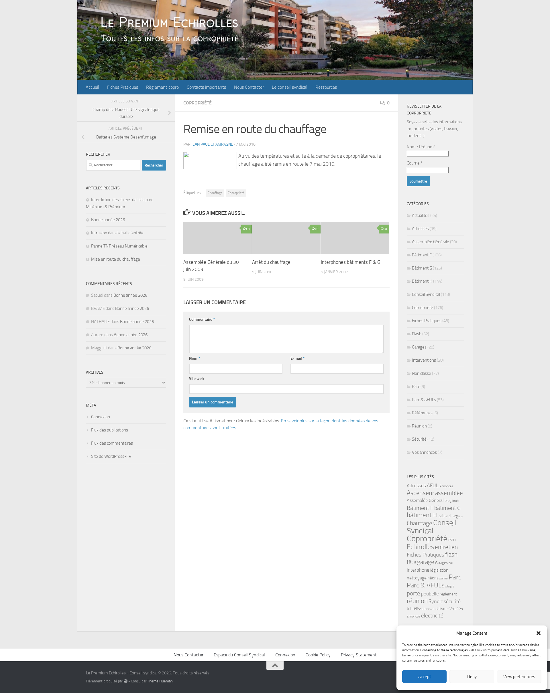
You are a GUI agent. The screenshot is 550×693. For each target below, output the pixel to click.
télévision (420, 608)
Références (422, 412)
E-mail (297, 358)
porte (413, 593)
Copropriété (197, 103)
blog (448, 500)
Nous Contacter (249, 87)
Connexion (100, 416)
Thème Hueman (160, 681)
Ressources (326, 87)
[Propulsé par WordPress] (125, 681)
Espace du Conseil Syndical (239, 655)
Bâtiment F (422, 255)
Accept (424, 676)
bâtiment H (422, 515)
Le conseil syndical (289, 87)
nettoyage (417, 578)
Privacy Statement (359, 655)
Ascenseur (420, 493)
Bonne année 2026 (108, 219)
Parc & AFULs (424, 399)
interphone (418, 570)
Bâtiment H (422, 281)
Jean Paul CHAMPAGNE (212, 144)
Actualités (420, 215)
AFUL (433, 486)
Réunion (419, 426)
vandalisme (439, 608)
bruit (455, 501)
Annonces (446, 486)
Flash (416, 333)
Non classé (421, 373)
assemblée (449, 493)
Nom (194, 358)
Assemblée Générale (430, 241)
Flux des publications (109, 430)
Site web (196, 378)
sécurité (452, 601)
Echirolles (420, 547)
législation (439, 570)
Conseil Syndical (426, 294)
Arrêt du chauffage (271, 262)
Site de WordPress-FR (111, 456)
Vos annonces (424, 452)
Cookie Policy (318, 655)
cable (443, 515)
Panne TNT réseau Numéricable (119, 246)
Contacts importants (206, 87)
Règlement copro (162, 87)
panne (443, 578)
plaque (449, 586)
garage (425, 561)
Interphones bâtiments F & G (350, 262)
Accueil (92, 87)
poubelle (430, 594)
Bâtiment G (422, 268)
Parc (416, 386)
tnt (409, 608)
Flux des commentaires (112, 443)
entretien (446, 547)
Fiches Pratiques (122, 87)
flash (451, 554)
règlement (448, 594)
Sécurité (419, 439)
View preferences (519, 676)
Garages (419, 347)
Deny (472, 676)
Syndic (436, 601)
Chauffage (215, 193)
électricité (432, 615)
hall (451, 563)
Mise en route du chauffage (115, 259)
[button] (538, 633)
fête (411, 562)
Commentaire (202, 319)
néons (433, 578)
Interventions (424, 360)
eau (452, 539)
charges (456, 515)
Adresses (420, 228)
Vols (453, 608)
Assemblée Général (425, 500)
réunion (417, 601)
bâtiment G (447, 507)
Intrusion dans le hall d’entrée (117, 232)
